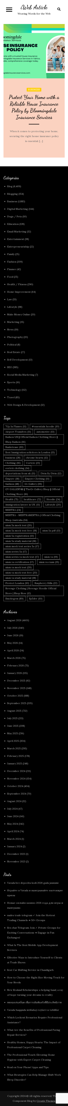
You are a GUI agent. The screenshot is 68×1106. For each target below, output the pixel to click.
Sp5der (35, 598)
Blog (10, 186)
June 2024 (12, 816)
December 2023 (16, 854)
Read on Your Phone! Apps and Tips (28, 1067)
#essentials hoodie (45, 426)
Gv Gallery (33, 484)
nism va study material (20, 577)
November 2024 (16, 778)
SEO (9, 367)
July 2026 (12, 627)
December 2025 (16, 680)
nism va (51, 556)
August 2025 (14, 710)
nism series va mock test (22, 556)
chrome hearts (37, 457)
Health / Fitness (17, 284)
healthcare (32, 499)
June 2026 (12, 635)
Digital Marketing (17, 209)
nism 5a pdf (51, 530)
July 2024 (12, 808)
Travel (11, 397)
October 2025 (15, 695)
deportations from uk (20, 473)
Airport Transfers (18, 431)
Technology (14, 389)
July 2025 (12, 718)
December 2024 (16, 771)
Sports (11, 382)
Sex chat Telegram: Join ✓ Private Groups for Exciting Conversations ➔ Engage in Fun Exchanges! (34, 932)
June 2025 (12, 725)
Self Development (17, 359)
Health (11, 499)
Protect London (17, 583)
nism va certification (19, 562)
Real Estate (13, 352)
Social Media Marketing (21, 374)
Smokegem (14, 598)
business (12, 457)
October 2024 (15, 786)
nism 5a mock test (18, 525)
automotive (45, 431)
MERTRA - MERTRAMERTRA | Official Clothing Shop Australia (33, 518)
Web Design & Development (23, 404)
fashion (12, 484)
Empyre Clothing (37, 478)
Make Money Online (18, 314)
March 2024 (14, 838)
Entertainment (15, 239)
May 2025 (12, 733)
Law (9, 299)
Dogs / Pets (14, 216)
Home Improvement (19, 291)
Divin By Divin (51, 473)
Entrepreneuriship (18, 246)
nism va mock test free (21, 572)
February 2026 (15, 665)
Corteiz (33, 462)
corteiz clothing (17, 468)
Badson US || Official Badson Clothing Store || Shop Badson (31, 439)
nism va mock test (18, 567)
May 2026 (12, 642)
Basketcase (14, 447)
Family (10, 254)
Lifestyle (12, 306)
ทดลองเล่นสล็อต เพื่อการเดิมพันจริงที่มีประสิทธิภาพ (34, 1002)
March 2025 (14, 748)
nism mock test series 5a (22, 546)
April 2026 (13, 650)
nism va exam (49, 562)
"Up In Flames (15, 426)
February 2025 (15, 756)
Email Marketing (16, 231)
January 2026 (14, 673)
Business (34, 89)
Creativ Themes (46, 1100)
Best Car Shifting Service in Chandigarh (30, 970)
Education (13, 224)
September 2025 (16, 703)
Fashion (11, 261)
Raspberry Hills (46, 583)
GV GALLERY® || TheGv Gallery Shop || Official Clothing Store (32, 492)
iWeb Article (34, 7)
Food (10, 276)
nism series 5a (16, 551)
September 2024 (16, 793)
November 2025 (16, 688)
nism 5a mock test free (21, 530)
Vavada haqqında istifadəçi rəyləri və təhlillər (33, 1010)
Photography (15, 337)
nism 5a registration (19, 535)
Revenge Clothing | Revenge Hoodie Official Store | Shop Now (30, 591)
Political (12, 344)
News (10, 329)
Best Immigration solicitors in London (30, 452)
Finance (11, 269)
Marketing (13, 322)
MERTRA (13, 509)
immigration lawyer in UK (22, 504)
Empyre (12, 478)
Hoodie (53, 499)
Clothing (13, 462)
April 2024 (13, 831)
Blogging (12, 193)
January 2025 (14, 763)
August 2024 (14, 801)
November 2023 (16, 861)
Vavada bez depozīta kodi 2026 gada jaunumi (32, 882)
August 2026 (14, 620)
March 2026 (14, 658)
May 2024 (12, 823)
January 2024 (14, 846)
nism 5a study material (20, 541)
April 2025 (13, 740)
